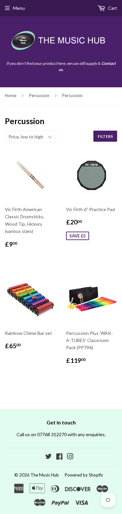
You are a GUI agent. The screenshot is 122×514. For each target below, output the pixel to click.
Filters (105, 136)
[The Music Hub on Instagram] (70, 457)
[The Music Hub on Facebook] (59, 457)
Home (10, 95)
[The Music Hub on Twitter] (48, 457)
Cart (112, 8)
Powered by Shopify (84, 475)
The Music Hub (45, 475)
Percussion (39, 95)
